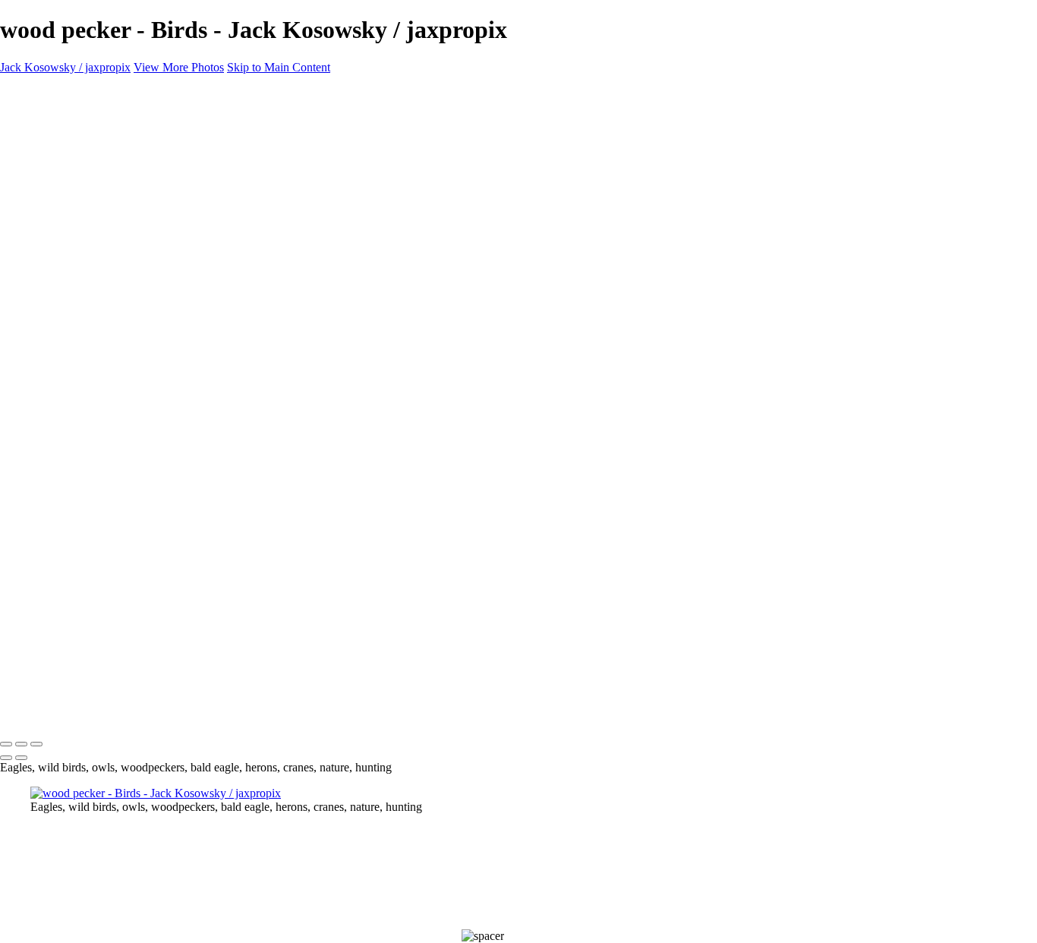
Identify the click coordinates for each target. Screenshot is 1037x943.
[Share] (36, 257)
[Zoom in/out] (36, 744)
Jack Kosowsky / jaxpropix (65, 67)
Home (45, 118)
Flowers (49, 173)
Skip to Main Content (278, 67)
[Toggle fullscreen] (21, 744)
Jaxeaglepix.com (70, 241)
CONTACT (59, 228)
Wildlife (49, 146)
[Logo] (142, 93)
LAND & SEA (67, 159)
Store (42, 200)
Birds (43, 132)
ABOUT (52, 214)
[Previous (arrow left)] (6, 757)
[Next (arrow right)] (21, 757)
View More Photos (179, 67)
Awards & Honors (74, 187)
